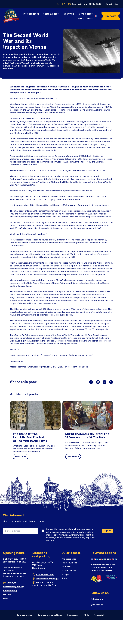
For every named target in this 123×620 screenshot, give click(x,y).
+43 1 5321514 (57, 4)
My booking (113, 4)
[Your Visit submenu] (75, 14)
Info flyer (11, 582)
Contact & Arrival (45, 574)
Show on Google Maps (47, 578)
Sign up (107, 530)
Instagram (98, 599)
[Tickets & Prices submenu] (60, 14)
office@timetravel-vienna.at (63, 4)
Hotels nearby (10, 590)
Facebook (98, 604)
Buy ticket (110, 16)
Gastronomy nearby (13, 586)
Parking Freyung (44, 582)
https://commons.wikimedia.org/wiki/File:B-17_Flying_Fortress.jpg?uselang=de (49, 366)
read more (21, 457)
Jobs (5, 598)
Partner (7, 594)
